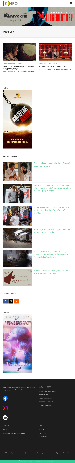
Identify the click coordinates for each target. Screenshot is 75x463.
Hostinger (11, 453)
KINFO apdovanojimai (45, 398)
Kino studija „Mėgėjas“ (46, 401)
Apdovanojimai (7, 63)
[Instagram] (10, 301)
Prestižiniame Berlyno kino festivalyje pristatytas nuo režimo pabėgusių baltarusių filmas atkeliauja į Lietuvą (53, 254)
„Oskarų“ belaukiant (45, 405)
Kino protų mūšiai (44, 394)
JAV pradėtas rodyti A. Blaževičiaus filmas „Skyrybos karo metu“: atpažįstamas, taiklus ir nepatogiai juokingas (52, 188)
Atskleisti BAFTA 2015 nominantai (52, 66)
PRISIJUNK (42, 433)
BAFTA (13, 63)
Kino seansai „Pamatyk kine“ (47, 391)
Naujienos (19, 63)
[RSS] (16, 301)
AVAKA (5, 430)
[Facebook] (5, 301)
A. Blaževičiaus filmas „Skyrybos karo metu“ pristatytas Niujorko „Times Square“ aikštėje (53, 210)
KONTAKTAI (43, 437)
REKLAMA (42, 430)
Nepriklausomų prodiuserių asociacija (14, 433)
